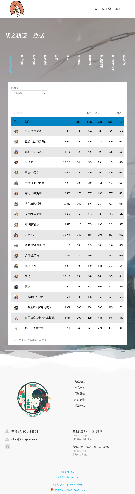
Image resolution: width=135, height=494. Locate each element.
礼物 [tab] (56, 57)
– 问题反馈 (78, 393)
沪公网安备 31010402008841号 (69, 490)
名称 (27, 121)
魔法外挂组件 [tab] (113, 63)
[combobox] (30, 93)
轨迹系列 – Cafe (68, 472)
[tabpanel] (67, 214)
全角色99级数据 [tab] (10, 64)
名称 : (14, 87)
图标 (16, 121)
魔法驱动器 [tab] (101, 61)
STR (89, 121)
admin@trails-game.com (67, 477)
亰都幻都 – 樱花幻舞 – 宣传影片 (90, 446)
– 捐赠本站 (78, 405)
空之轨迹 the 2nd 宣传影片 (87, 431)
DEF (100, 121)
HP (64, 121)
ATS (110, 121)
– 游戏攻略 (78, 381)
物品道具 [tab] (45, 60)
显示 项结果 (104, 112)
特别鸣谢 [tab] (124, 60)
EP (78, 121)
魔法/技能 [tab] (22, 60)
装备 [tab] (68, 57)
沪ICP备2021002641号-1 (72, 484)
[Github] (7, 446)
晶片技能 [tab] (34, 60)
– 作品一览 (78, 387)
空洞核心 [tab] (79, 60)
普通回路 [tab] (90, 60)
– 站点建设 (78, 399)
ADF (121, 121)
